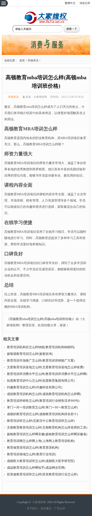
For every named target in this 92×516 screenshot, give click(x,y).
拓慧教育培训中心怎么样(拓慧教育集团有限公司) (41, 380)
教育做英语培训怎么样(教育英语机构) (33, 447)
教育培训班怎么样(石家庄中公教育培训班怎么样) (41, 420)
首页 (22, 60)
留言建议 (46, 508)
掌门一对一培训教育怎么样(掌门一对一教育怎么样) (42, 407)
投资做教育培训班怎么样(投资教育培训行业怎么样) (42, 474)
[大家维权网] (46, 23)
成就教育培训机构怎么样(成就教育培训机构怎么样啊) (44, 394)
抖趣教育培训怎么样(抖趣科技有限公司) (34, 387)
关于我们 (32, 508)
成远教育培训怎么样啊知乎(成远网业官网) (36, 467)
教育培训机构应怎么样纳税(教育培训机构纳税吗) (41, 347)
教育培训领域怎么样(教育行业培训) (31, 454)
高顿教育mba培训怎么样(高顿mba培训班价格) (41, 319)
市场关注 (33, 60)
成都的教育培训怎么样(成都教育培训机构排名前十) (42, 414)
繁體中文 (70, 3)
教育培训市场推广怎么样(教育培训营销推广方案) (41, 360)
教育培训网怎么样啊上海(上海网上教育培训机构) (41, 441)
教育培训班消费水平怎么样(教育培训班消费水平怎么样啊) (47, 374)
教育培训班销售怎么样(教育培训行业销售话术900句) (43, 400)
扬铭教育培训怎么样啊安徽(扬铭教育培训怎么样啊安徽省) (47, 434)
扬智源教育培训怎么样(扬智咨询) (30, 354)
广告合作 (59, 508)
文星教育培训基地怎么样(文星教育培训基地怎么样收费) (45, 367)
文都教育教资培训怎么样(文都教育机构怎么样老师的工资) (47, 427)
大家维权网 (39, 502)
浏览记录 (84, 3)
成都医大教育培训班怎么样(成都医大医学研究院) (41, 461)
